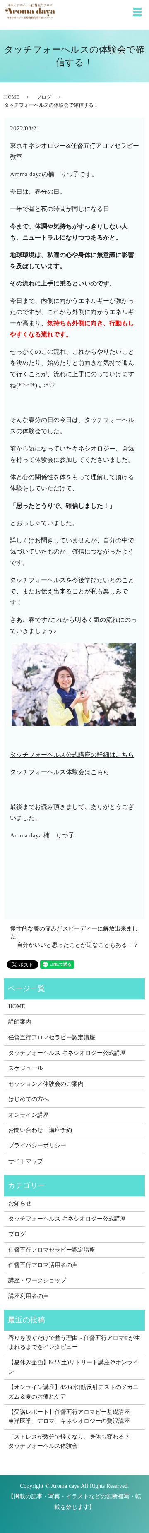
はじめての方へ (28, 1099)
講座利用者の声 (28, 1296)
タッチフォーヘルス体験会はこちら (59, 772)
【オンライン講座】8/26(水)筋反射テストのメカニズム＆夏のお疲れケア (73, 1391)
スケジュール (25, 1068)
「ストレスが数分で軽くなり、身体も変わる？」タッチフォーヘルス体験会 (72, 1441)
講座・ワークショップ (37, 1280)
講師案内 (19, 1022)
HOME (11, 97)
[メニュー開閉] (137, 12)
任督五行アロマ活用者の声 (43, 1265)
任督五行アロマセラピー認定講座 (51, 1037)
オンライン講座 (28, 1115)
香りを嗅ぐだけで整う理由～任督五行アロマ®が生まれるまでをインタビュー (74, 1342)
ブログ (43, 97)
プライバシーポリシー (37, 1145)
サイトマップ (25, 1161)
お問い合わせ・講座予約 (40, 1130)
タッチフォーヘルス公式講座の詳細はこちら (72, 754)
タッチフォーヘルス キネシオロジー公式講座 (67, 1053)
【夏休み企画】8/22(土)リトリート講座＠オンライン (73, 1367)
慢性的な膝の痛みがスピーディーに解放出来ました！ (74, 933)
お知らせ (19, 1203)
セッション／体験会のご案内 (46, 1084)
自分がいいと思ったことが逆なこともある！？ (78, 945)
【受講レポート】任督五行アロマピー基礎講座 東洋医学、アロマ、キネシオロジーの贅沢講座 (72, 1416)
